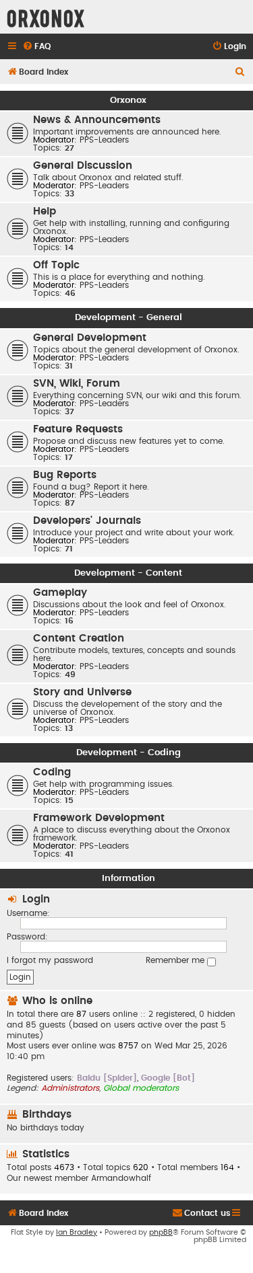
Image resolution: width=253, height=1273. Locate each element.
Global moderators (141, 1088)
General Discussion (82, 166)
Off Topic (56, 265)
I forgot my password (50, 960)
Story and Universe (82, 692)
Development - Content (128, 573)
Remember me (176, 960)
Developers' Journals (87, 521)
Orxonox (128, 100)
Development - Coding (128, 752)
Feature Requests (78, 429)
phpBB (161, 1232)
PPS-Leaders (104, 140)
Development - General (128, 317)
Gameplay (60, 593)
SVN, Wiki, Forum (76, 384)
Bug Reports (64, 475)
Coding (52, 772)
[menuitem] (36, 47)
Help (44, 211)
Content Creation (78, 638)
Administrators (70, 1088)
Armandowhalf (121, 1178)
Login (36, 899)
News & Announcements (97, 120)
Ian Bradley (76, 1232)
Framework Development (99, 818)
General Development (89, 338)
